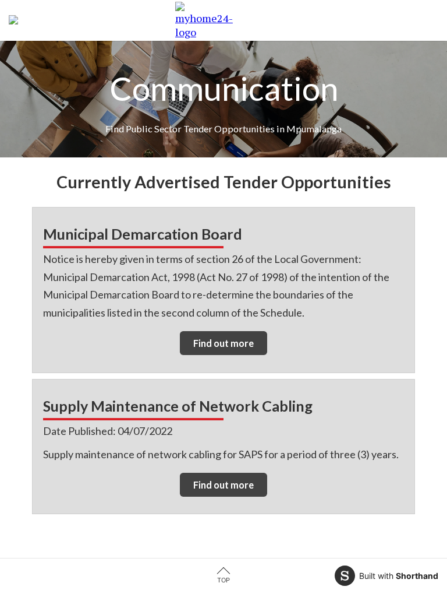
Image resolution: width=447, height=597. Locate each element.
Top (223, 580)
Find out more (223, 343)
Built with (398, 576)
